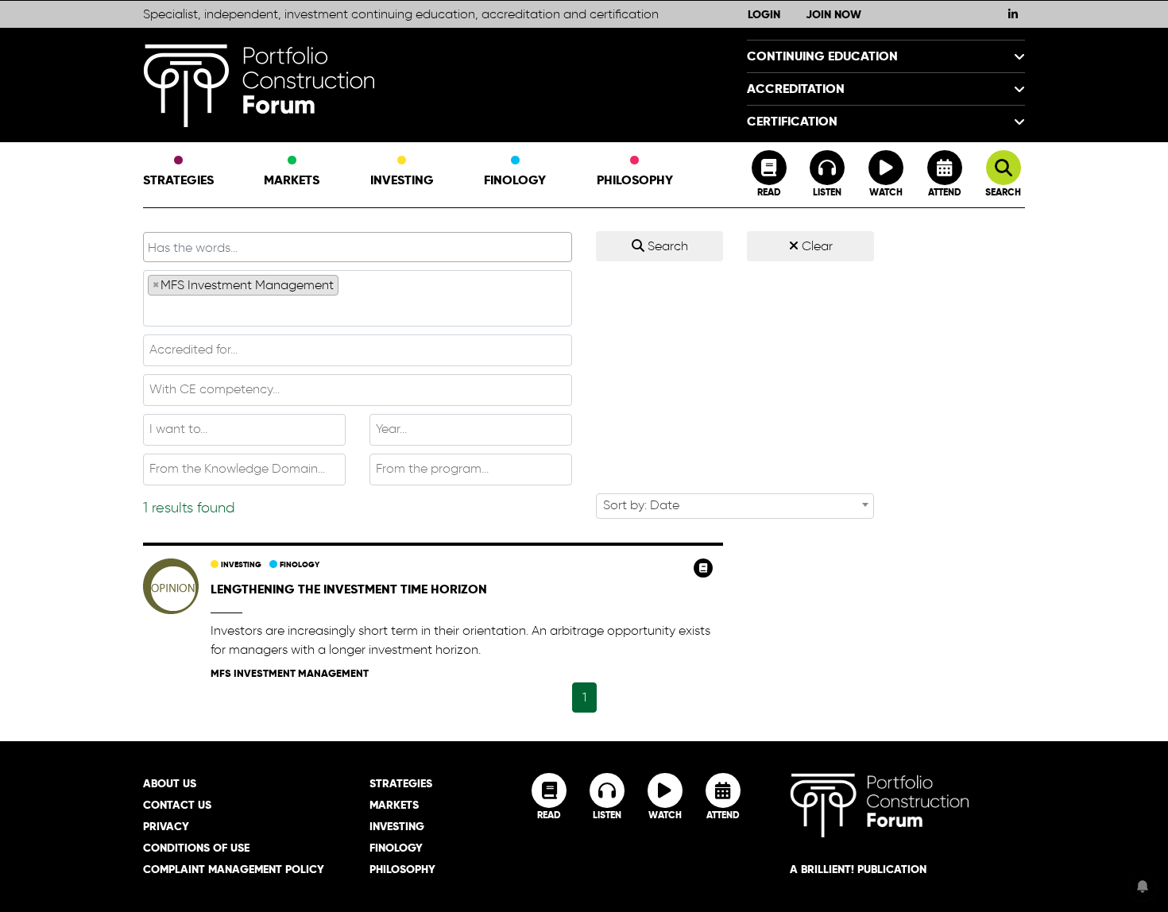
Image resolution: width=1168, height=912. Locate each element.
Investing (402, 180)
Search (666, 245)
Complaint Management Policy (233, 869)
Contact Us (177, 805)
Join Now (833, 14)
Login (764, 14)
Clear (816, 245)
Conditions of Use (196, 848)
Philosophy (635, 180)
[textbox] (357, 309)
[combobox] (357, 298)
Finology (515, 180)
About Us (169, 783)
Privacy (166, 826)
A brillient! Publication (858, 869)
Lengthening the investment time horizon (349, 589)
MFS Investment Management (290, 673)
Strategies (178, 180)
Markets (291, 180)
